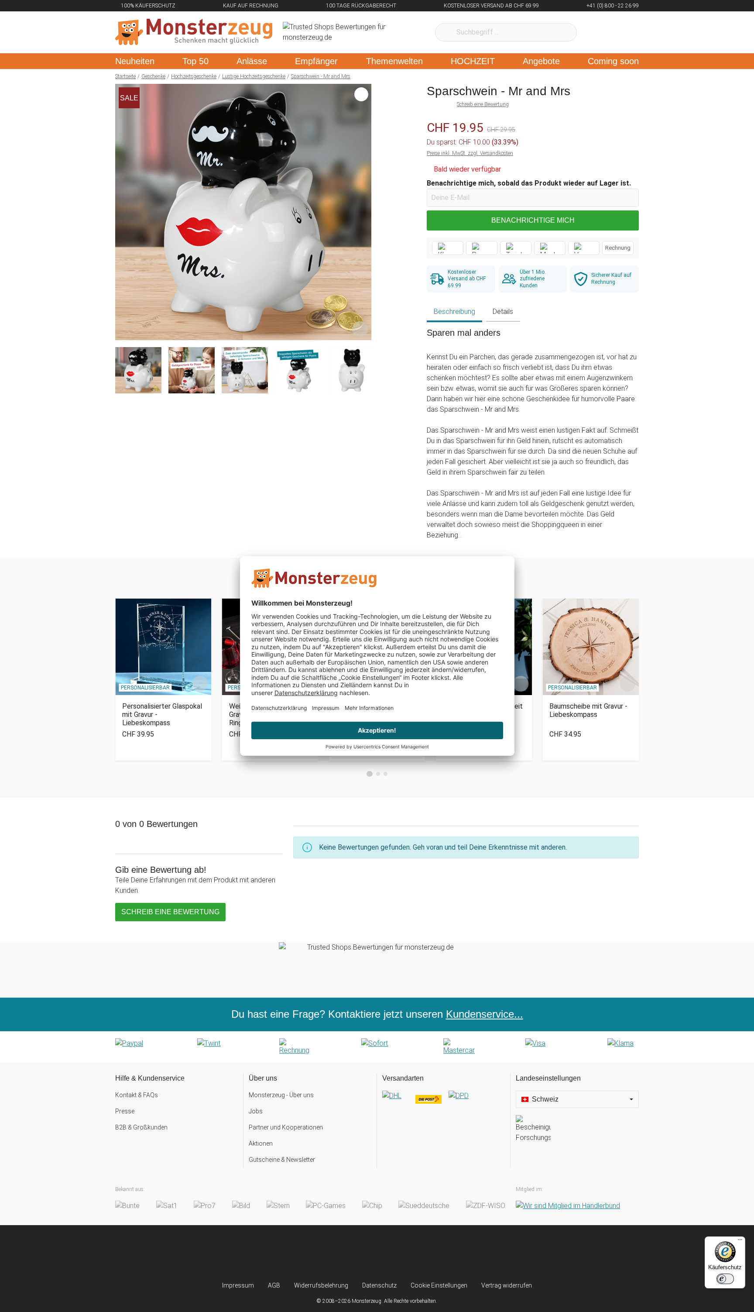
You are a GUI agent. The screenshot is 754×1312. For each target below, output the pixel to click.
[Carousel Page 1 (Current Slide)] (370, 774)
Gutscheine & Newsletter (282, 1159)
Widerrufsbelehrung (321, 1285)
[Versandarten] (443, 1103)
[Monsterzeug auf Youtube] (428, 1253)
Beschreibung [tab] (454, 311)
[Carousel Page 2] (378, 774)
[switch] (725, 1279)
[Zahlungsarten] (377, 1047)
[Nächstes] (362, 212)
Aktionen (261, 1143)
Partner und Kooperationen (286, 1127)
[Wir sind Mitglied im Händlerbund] (568, 1205)
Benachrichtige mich (533, 220)
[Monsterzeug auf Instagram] (325, 1253)
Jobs (256, 1111)
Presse (124, 1111)
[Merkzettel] (595, 32)
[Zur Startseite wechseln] (193, 32)
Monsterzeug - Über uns (281, 1095)
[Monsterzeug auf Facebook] (360, 1253)
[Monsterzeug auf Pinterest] (394, 1253)
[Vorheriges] (124, 212)
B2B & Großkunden (141, 1127)
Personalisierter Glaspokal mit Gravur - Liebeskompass (162, 714)
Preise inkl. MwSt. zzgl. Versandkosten (470, 153)
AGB (274, 1285)
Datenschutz (379, 1285)
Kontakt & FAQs (136, 1095)
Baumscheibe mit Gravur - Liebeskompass (588, 710)
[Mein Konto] (620, 32)
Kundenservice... (484, 1014)
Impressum (238, 1285)
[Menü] (740, 1241)
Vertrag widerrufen (506, 1285)
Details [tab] (503, 311)
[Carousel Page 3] (385, 774)
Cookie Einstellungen (439, 1285)
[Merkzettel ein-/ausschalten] (360, 329)
